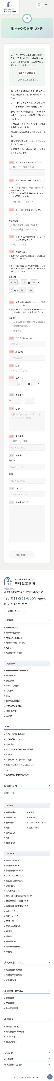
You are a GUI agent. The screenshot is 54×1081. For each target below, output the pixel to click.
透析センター (11, 885)
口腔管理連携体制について (18, 774)
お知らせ (8, 1052)
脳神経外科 (11, 812)
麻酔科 (32, 812)
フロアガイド (11, 1036)
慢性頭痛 (10, 680)
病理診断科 (34, 827)
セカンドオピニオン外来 (16, 642)
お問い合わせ (14, 611)
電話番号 (17, 436)
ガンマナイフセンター (15, 875)
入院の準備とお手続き (15, 734)
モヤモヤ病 (11, 675)
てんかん (10, 690)
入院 (6, 727)
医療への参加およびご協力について (19, 767)
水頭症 (9, 716)
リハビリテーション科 (38, 822)
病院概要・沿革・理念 (15, 1031)
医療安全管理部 (13, 926)
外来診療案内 (12, 627)
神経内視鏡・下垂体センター (18, 900)
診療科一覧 (9, 792)
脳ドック (9, 647)
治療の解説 (11, 979)
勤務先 (16, 455)
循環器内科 (11, 832)
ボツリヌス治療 (12, 685)
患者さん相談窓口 (14, 637)
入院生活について (14, 739)
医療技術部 (11, 941)
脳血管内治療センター (15, 880)
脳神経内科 (11, 817)
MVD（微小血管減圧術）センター (20, 895)
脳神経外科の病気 (14, 969)
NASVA (9, 754)
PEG (8, 695)
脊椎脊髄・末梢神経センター (18, 905)
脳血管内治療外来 (14, 705)
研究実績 (10, 1003)
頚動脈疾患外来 (13, 700)
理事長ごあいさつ (13, 1026)
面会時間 (10, 744)
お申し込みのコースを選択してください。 (27, 182)
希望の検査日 (19, 251)
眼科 (8, 837)
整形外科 (10, 822)
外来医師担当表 (13, 632)
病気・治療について (13, 962)
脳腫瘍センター (12, 865)
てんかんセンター (13, 890)
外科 (8, 827)
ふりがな (16, 351)
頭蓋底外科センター (14, 870)
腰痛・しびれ (11, 710)
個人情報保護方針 (13, 1064)
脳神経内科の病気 (14, 974)
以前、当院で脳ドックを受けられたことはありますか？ (27, 238)
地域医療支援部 (13, 946)
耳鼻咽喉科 (11, 842)
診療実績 (10, 998)
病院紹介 (8, 1019)
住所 (15, 408)
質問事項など (19, 502)
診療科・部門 (10, 786)
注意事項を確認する (27, 72)
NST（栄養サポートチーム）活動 (19, 749)
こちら (42, 140)
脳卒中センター (12, 860)
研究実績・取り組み (13, 991)
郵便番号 (17, 394)
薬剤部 (9, 936)
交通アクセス (11, 1041)
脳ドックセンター (13, 916)
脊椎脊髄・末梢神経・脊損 (17, 670)
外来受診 (8, 620)
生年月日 (17, 377)
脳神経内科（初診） (14, 652)
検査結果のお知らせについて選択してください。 (27, 304)
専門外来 (11, 663)
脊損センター (11, 911)
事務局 (9, 951)
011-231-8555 (23, 598)
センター (11, 853)
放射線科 (33, 817)
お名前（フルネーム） (21, 338)
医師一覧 (10, 921)
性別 (15, 365)
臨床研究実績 (12, 1008)
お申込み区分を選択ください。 (25, 162)
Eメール (16, 488)
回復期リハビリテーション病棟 (19, 759)
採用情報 (8, 1058)
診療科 (10, 805)
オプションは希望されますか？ (25, 209)
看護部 (9, 931)
